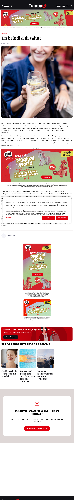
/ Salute (4, 33)
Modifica (8, 217)
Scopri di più (10, 337)
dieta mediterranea (8, 140)
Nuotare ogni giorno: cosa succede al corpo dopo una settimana (27, 376)
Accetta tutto (62, 217)
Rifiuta (48, 217)
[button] (5, 6)
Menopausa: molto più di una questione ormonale (45, 375)
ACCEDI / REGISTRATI (63, 6)
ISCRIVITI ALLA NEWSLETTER (37, 428)
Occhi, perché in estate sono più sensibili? (9, 374)
